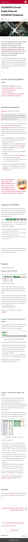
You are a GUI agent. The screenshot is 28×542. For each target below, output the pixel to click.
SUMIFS (19, 49)
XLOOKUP (13, 525)
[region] (14, 376)
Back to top (24, 536)
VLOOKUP (4, 49)
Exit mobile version (14, 540)
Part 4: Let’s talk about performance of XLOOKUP (13, 93)
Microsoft (3, 111)
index (5, 525)
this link (10, 495)
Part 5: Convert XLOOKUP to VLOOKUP (11, 95)
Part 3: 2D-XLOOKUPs (7, 91)
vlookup (8, 525)
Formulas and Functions (18, 522)
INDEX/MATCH (11, 49)
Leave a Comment (14, 530)
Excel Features (9, 522)
